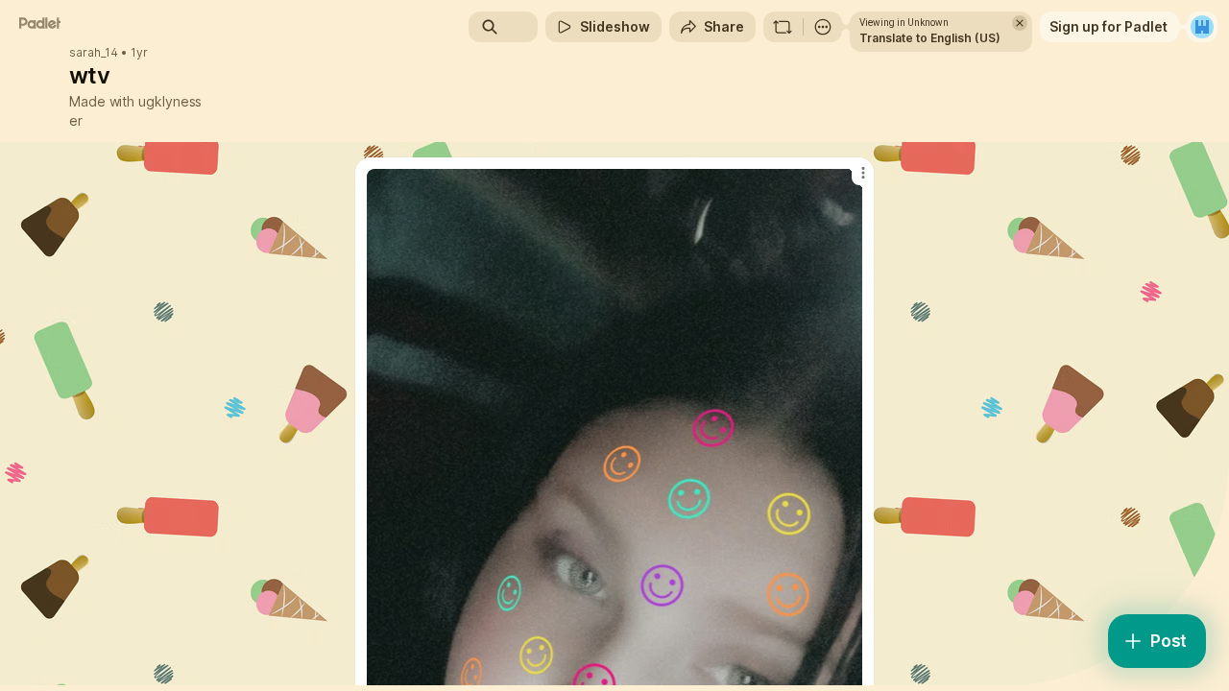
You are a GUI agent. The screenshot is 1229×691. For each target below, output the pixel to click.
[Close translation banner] (1019, 23)
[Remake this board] (782, 27)
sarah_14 (93, 53)
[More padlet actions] (823, 27)
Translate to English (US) (929, 38)
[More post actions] (863, 172)
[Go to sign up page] (1202, 27)
